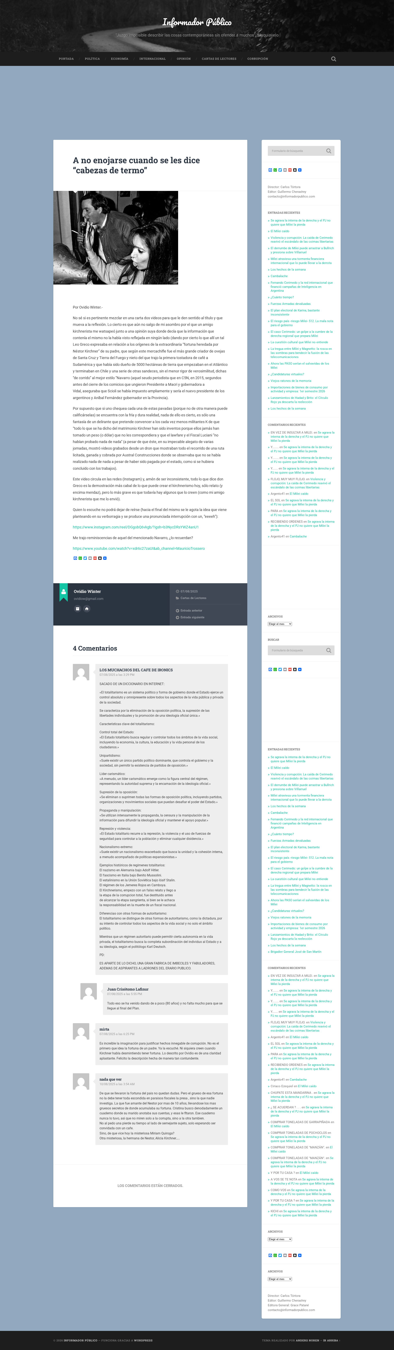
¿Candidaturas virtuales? (287, 374)
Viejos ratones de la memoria (291, 381)
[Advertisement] (197, 96)
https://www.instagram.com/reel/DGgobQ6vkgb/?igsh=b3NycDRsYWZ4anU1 (136, 527)
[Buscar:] (301, 151)
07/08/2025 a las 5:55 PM (124, 994)
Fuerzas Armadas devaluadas (291, 304)
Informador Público (197, 21)
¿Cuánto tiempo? (282, 297)
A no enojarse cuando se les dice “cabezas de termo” (136, 165)
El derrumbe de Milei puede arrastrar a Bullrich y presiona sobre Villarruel (302, 250)
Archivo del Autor (77, 608)
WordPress (143, 1340)
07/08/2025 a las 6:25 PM (117, 1034)
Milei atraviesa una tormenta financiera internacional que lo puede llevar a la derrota (301, 261)
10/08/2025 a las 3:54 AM (117, 1084)
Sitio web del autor (86, 608)
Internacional (153, 59)
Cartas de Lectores (219, 59)
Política (92, 59)
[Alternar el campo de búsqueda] (334, 59)
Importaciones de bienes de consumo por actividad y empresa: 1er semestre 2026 (299, 389)
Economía (119, 59)
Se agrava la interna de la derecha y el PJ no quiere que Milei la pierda (301, 222)
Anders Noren (307, 1340)
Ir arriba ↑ (332, 1340)
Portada (66, 59)
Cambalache (279, 276)
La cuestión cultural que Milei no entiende (299, 342)
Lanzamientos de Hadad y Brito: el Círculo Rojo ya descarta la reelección (299, 400)
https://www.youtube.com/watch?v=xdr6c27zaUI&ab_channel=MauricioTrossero (139, 548)
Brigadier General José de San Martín (296, 952)
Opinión (184, 59)
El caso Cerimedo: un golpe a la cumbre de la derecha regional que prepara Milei (302, 334)
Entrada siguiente (192, 617)
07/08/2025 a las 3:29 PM (117, 675)
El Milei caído (280, 231)
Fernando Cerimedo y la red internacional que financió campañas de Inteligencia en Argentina (302, 287)
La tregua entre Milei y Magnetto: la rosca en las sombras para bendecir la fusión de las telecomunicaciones (301, 353)
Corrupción (257, 59)
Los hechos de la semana (288, 269)
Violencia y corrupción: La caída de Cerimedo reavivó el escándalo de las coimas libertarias (302, 240)
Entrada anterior (191, 610)
